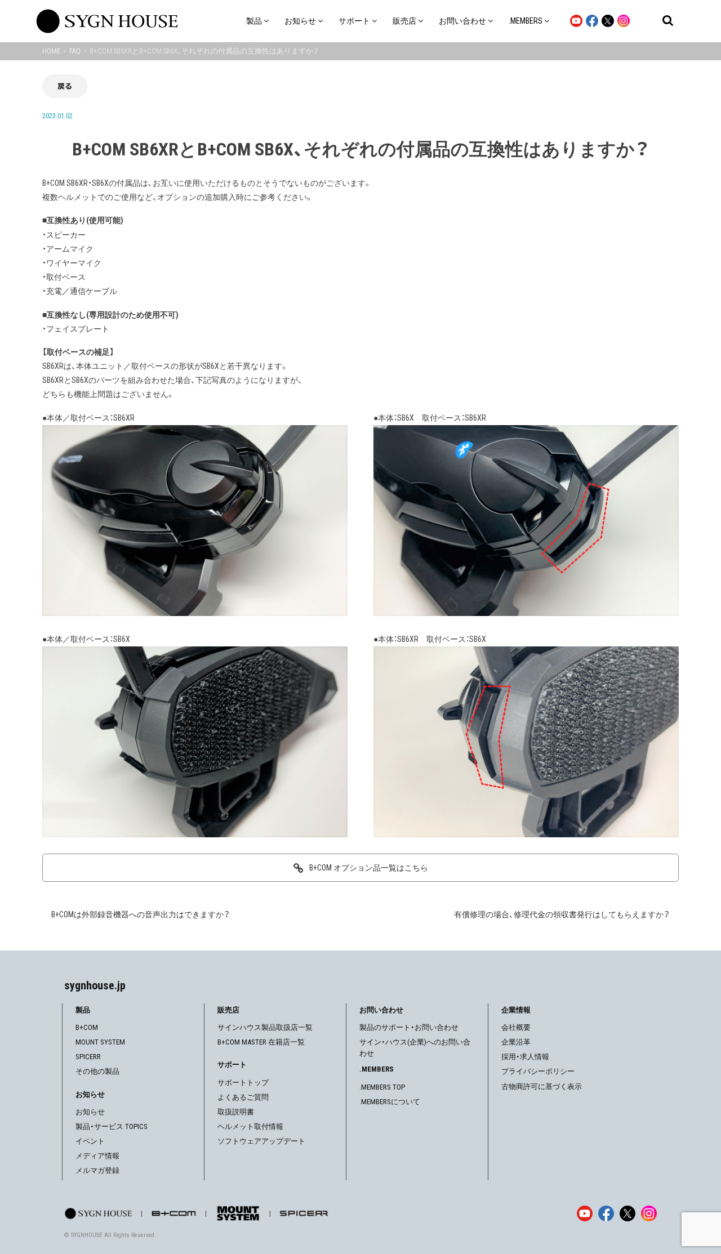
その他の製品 (97, 1071)
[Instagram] (649, 1213)
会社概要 (516, 1027)
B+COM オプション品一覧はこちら (368, 867)
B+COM (86, 1027)
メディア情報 (97, 1156)
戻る (64, 86)
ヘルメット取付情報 (250, 1126)
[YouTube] (585, 1213)
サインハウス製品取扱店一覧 (265, 1027)
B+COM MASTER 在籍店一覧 (261, 1042)
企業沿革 (516, 1042)
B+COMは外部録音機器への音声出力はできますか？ (140, 914)
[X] (627, 1213)
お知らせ (90, 1112)
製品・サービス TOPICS (111, 1126)
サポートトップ (243, 1082)
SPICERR (88, 1056)
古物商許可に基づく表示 (541, 1086)
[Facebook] (606, 1213)
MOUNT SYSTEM (100, 1042)
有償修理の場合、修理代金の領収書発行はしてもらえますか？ (562, 914)
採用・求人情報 (525, 1056)
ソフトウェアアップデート (261, 1141)
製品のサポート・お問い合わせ (409, 1027)
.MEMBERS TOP (382, 1087)
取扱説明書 (235, 1112)
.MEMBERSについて (389, 1101)
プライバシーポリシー (538, 1071)
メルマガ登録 (97, 1170)
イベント (90, 1141)
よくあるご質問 (243, 1097)
